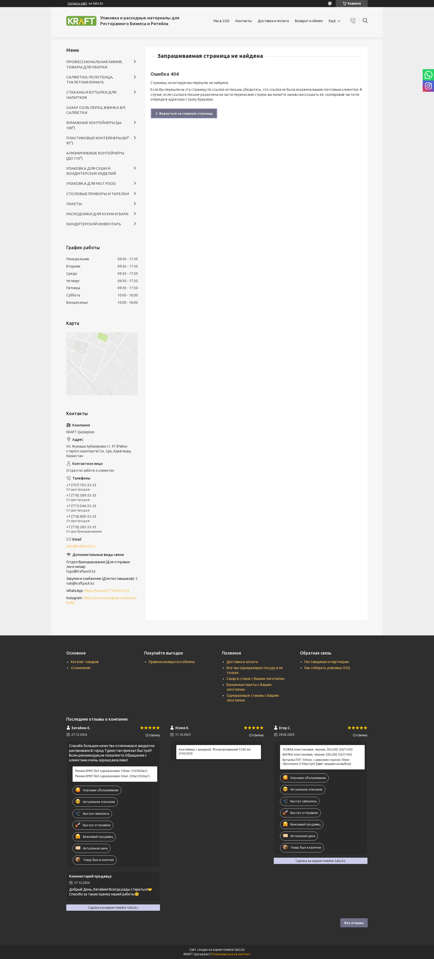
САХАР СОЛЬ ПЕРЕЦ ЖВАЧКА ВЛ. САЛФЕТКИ (96, 110)
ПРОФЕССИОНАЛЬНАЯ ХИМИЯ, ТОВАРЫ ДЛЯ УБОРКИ (94, 64)
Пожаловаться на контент (230, 954)
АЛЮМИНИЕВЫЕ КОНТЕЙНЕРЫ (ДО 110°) (95, 155)
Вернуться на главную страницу (186, 113)
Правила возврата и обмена (172, 662)
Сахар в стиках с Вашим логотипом (255, 679)
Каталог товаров (85, 662)
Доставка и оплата (273, 21)
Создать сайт (77, 3)
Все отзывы (354, 923)
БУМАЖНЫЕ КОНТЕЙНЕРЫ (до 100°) (94, 125)
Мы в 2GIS (221, 21)
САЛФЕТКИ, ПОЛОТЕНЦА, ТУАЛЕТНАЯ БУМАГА (89, 79)
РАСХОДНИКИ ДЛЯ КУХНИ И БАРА (97, 214)
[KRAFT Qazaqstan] (81, 21)
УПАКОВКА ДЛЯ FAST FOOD (91, 183)
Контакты (244, 21)
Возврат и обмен (309, 21)
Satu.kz (240, 949)
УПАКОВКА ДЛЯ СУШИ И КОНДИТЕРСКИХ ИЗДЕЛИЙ (91, 171)
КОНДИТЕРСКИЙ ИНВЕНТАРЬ (93, 224)
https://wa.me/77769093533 (106, 591)
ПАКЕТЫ (74, 204)
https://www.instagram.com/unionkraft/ (101, 600)
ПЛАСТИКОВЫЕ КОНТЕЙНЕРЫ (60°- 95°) (98, 140)
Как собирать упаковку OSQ (327, 668)
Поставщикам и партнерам (326, 662)
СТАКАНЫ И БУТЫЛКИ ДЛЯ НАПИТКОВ (91, 94)
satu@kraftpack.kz (80, 546)
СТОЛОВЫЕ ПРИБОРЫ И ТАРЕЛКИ (97, 194)
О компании (80, 668)
